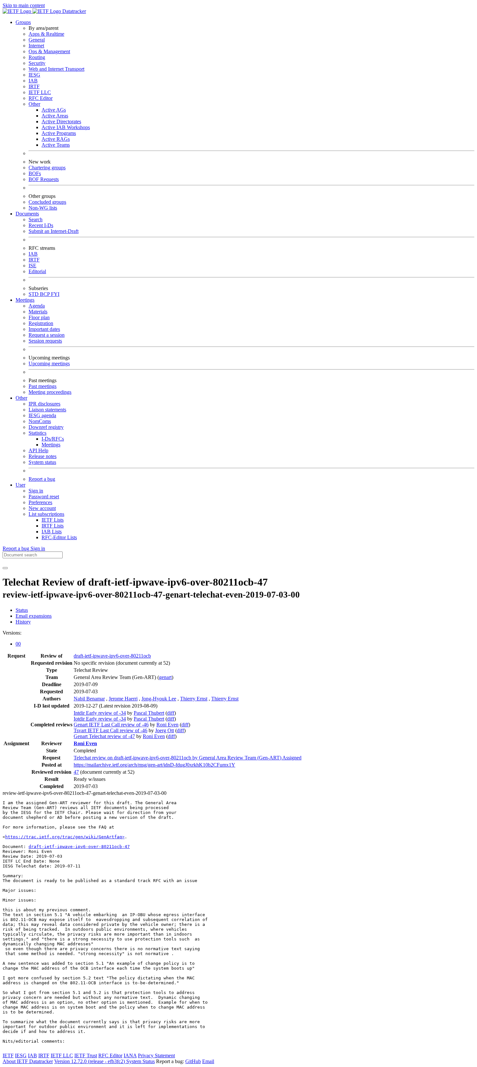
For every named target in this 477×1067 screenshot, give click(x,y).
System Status (140, 1061)
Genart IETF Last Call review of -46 (111, 724)
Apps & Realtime (46, 34)
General (37, 39)
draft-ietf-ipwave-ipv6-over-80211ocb (112, 656)
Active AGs (54, 110)
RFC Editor (41, 98)
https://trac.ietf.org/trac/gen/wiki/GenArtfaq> (65, 836)
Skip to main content (24, 5)
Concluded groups (47, 202)
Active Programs (59, 133)
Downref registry (46, 427)
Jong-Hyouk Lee (158, 698)
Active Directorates (61, 121)
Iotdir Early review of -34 (100, 718)
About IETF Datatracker (28, 1061)
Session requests (45, 341)
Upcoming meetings (49, 363)
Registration (41, 323)
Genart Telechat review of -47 (104, 736)
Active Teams (56, 145)
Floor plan (39, 317)
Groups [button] (23, 22)
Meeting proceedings (50, 392)
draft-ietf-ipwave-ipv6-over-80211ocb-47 (79, 846)
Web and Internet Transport (56, 69)
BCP (45, 294)
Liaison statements (47, 409)
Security (37, 63)
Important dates (44, 329)
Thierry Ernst (193, 698)
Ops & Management (49, 51)
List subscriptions (46, 514)
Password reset (44, 496)
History (23, 621)
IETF (8, 1055)
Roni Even (167, 724)
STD (34, 294)
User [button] (20, 485)
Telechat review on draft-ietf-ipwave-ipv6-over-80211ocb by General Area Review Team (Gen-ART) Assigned (187, 757)
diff (170, 713)
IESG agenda (42, 415)
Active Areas (55, 115)
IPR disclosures (44, 403)
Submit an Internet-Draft (54, 231)
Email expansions (34, 616)
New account (42, 508)
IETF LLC (40, 92)
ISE (32, 265)
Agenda (37, 306)
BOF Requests (44, 179)
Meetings (51, 444)
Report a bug (42, 479)
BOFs (35, 173)
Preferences (40, 502)
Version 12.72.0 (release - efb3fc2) (90, 1061)
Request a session (47, 335)
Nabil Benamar (89, 698)
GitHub (193, 1061)
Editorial (37, 271)
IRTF (34, 86)
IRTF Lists (53, 525)
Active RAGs (56, 139)
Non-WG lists (43, 208)
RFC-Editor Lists (59, 537)
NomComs (40, 421)
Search (36, 219)
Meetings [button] (25, 300)
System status (42, 462)
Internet (36, 45)
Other (34, 104)
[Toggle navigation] (5, 568)
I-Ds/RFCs (53, 439)
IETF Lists (53, 520)
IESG (34, 75)
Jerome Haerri (123, 698)
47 (76, 772)
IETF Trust (85, 1055)
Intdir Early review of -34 (100, 713)
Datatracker (73, 11)
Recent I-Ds (41, 225)
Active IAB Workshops (66, 127)
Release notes (42, 456)
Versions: (12, 633)
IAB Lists (52, 531)
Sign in (36, 490)
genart (165, 677)
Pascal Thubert (149, 713)
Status (22, 610)
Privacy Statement (156, 1055)
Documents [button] (27, 213)
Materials (38, 311)
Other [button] (21, 398)
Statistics (37, 433)
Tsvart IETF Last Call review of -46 (110, 730)
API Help (38, 450)
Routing (37, 57)
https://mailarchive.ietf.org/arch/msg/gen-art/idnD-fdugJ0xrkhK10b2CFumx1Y (154, 765)
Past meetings (42, 386)
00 (18, 644)
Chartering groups (47, 167)
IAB (33, 80)
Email (208, 1061)
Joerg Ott (164, 730)
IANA (130, 1055)
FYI (55, 294)
